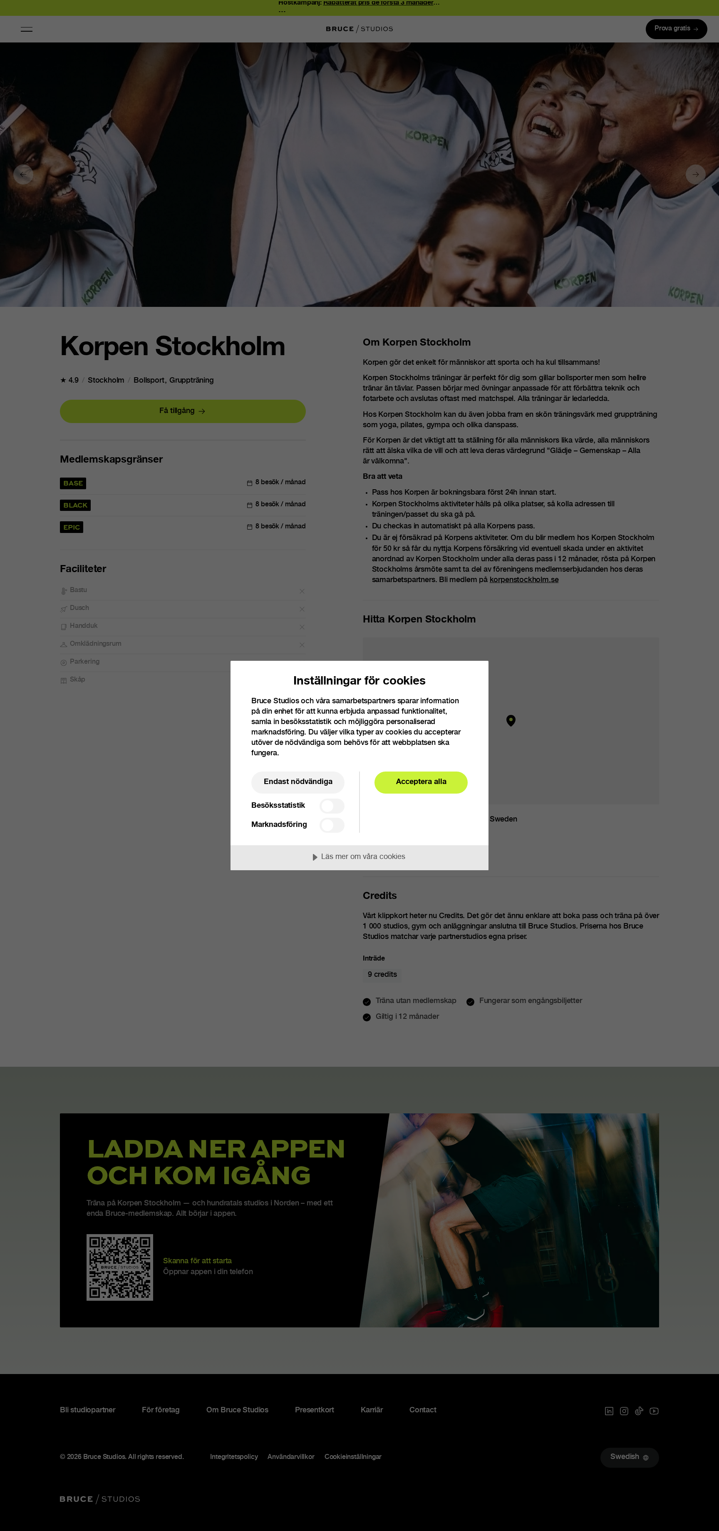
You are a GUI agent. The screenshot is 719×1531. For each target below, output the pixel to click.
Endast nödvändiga (298, 782)
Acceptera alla (421, 782)
